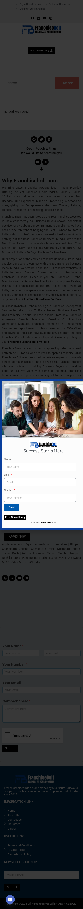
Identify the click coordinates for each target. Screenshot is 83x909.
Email (7, 474)
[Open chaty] (10, 899)
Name (7, 459)
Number (8, 490)
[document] (41, 454)
